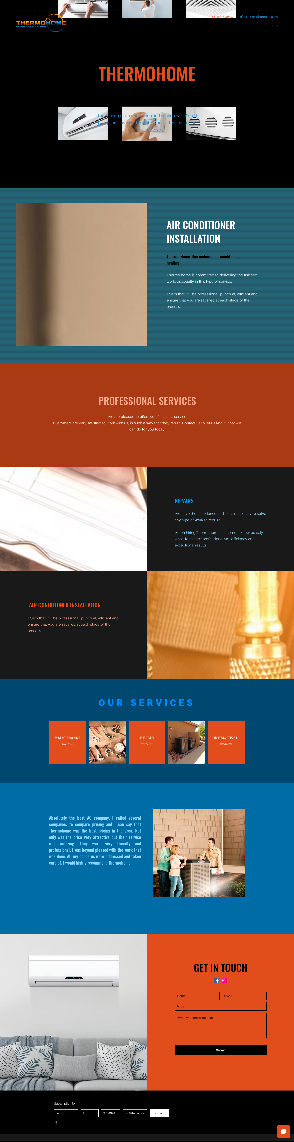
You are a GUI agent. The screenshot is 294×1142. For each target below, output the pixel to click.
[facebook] (216, 980)
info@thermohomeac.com (258, 17)
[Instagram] (224, 980)
